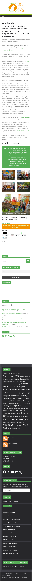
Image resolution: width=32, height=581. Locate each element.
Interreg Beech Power (9, 529)
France (12, 398)
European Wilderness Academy (11, 519)
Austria (14, 373)
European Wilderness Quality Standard (18, 393)
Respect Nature (26, 117)
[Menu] (3, 16)
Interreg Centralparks (9, 533)
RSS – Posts (11, 437)
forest (6, 398)
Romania (23, 410)
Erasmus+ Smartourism (9, 516)
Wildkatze (5, 557)
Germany (21, 398)
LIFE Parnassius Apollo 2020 (10, 543)
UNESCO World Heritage (13, 416)
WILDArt (8, 419)
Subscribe (7, 497)
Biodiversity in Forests (9, 512)
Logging (21, 403)
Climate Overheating (18, 381)
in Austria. (6, 132)
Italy (22, 401)
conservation (16, 384)
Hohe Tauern (14, 401)
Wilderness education (9, 422)
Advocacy (7, 373)
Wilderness (20, 419)
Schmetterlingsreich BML (10, 550)
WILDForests (21, 422)
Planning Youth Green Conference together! (13, 318)
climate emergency (7, 381)
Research (14, 410)
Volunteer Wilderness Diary (10, 553)
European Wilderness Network (11, 523)
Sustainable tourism (12, 413)
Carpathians (9, 379)
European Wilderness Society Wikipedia (13, 566)
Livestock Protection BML (10, 546)
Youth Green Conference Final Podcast (12, 313)
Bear (20, 373)
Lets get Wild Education (9, 536)
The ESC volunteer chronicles (9, 327)
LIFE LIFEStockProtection (9, 540)
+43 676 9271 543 (8, 460)
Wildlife (9, 424)
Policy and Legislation (15, 405)
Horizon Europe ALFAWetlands (11, 526)
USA (22, 416)
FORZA (28, 61)
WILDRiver (19, 425)
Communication (7, 384)
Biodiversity (11, 376)
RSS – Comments (12, 443)
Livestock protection (10, 403)
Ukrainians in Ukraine (23, 130)
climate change (21, 379)
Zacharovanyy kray (13, 428)
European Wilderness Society (16, 395)
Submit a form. (6, 223)
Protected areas (19, 408)
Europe (22, 387)
